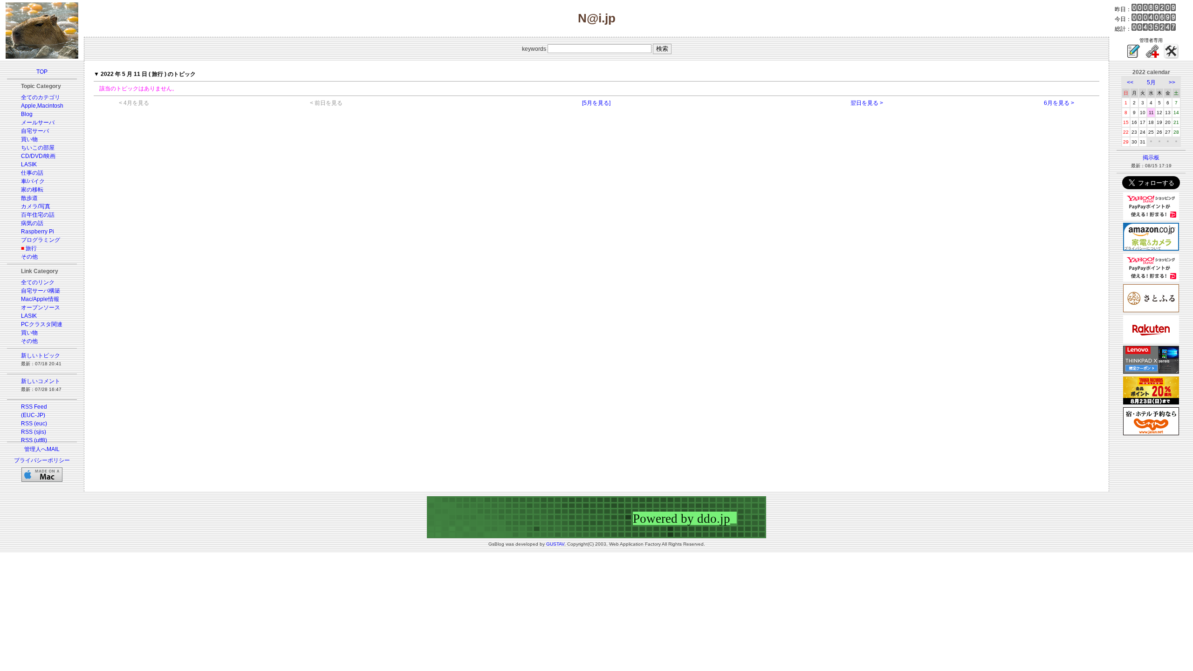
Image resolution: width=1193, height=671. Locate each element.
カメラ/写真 (35, 206)
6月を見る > (1059, 103)
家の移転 (32, 189)
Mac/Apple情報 (40, 299)
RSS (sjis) (33, 432)
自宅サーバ (35, 131)
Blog (27, 114)
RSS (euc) (34, 423)
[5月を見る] (596, 103)
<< (1130, 82)
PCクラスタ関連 (41, 324)
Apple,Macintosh (42, 106)
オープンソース (40, 307)
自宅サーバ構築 (40, 291)
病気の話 (32, 223)
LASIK (29, 164)
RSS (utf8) (34, 440)
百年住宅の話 (38, 215)
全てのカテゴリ (40, 97)
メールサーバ (38, 122)
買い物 (29, 139)
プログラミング (40, 240)
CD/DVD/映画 (38, 156)
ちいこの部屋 (38, 147)
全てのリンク (38, 282)
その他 (29, 256)
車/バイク (33, 181)
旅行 (31, 248)
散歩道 (29, 198)
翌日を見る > (866, 103)
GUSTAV (555, 544)
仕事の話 (32, 173)
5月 (1151, 82)
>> (1172, 82)
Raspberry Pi (37, 231)
